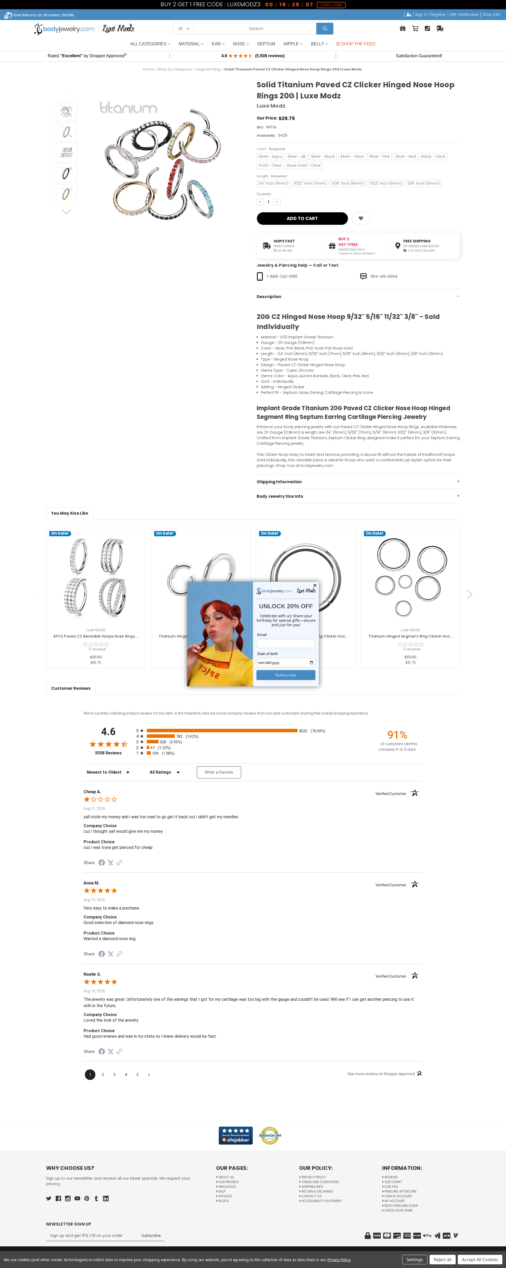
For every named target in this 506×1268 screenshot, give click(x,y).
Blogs (223, 1201)
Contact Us (311, 1196)
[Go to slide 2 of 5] (469, 594)
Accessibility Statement (321, 1201)
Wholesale (227, 1186)
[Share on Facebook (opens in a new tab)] (102, 863)
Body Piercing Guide (401, 1205)
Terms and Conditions (320, 1182)
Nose (239, 44)
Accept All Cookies (480, 1259)
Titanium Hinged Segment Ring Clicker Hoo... (410, 636)
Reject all (442, 1259)
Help (221, 1191)
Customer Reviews (71, 688)
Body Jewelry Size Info (280, 496)
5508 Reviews (114, 752)
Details (68, 15)
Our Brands (228, 1182)
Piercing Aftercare (400, 1191)
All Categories (148, 44)
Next (67, 211)
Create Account (398, 1196)
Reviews (391, 1177)
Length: (272, 176)
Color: (271, 148)
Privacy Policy (313, 1177)
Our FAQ (391, 1186)
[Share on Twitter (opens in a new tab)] (111, 863)
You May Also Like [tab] (69, 513)
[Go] (324, 29)
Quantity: (264, 194)
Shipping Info (312, 1186)
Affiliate (225, 1196)
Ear (216, 44)
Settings (415, 1259)
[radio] (253, 730)
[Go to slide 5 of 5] (36, 594)
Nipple (291, 44)
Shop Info (491, 14)
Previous (67, 93)
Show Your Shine (398, 1210)
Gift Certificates (464, 14)
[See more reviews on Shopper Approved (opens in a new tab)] (119, 863)
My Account (394, 1201)
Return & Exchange (317, 1191)
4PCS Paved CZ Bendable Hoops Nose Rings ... (96, 636)
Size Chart (393, 1182)
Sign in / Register (430, 14)
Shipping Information (279, 482)
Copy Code (331, 5)
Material (189, 44)
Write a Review (219, 772)
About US (226, 1177)
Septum (266, 44)
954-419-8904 (384, 276)
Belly (317, 44)
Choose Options (99, 585)
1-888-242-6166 (282, 276)
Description (269, 296)
